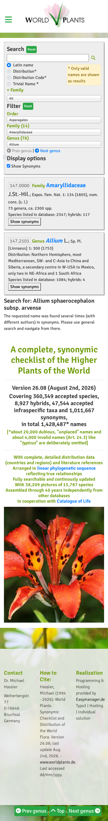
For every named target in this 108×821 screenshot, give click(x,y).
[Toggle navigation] (96, 3)
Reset (31, 49)
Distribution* (24, 71)
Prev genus (21, 150)
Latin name (23, 65)
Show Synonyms (25, 166)
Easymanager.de (90, 699)
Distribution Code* (29, 77)
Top (60, 811)
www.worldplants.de (57, 762)
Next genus (49, 150)
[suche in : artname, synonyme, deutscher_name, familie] (93, 58)
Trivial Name (26, 84)
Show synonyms (24, 221)
